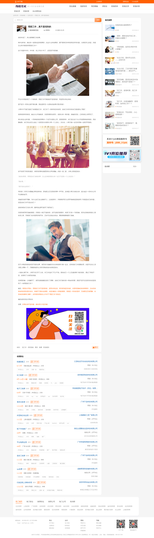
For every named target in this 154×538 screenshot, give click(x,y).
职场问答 (136, 6)
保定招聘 (80, 510)
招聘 (117, 63)
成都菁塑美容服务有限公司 (87, 469)
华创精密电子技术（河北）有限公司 (85, 388)
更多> (135, 166)
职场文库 (125, 6)
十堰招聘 (72, 510)
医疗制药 (119, 74)
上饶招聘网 (126, 510)
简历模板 (94, 6)
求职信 (104, 6)
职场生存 (119, 117)
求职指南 (31, 347)
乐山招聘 (118, 510)
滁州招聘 (18, 510)
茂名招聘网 (101, 506)
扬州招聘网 (111, 506)
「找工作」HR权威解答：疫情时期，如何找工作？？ (126, 102)
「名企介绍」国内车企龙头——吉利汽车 (125, 59)
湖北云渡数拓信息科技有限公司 (86, 428)
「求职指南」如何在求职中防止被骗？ (126, 48)
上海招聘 (26, 506)
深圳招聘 (42, 506)
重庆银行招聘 (108, 510)
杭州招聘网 (128, 506)
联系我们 (67, 525)
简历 (117, 41)
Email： (19, 523)
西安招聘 (58, 506)
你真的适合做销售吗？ (123, 25)
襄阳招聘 (47, 510)
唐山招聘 (99, 510)
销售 (117, 30)
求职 (117, 52)
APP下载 (20, 1)
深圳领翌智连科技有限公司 (87, 375)
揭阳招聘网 (84, 506)
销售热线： (18, 520)
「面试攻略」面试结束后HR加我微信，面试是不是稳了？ (126, 81)
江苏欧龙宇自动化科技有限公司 (86, 361)
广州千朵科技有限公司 (89, 402)
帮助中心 (83, 523)
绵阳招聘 (64, 510)
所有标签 (23, 15)
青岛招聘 (120, 506)
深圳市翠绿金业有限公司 (88, 482)
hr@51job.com (25, 523)
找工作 (24, 347)
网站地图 (98, 523)
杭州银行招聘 (37, 510)
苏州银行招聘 (89, 510)
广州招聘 (34, 506)
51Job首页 (135, 1)
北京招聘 (18, 506)
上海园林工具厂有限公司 (88, 415)
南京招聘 (66, 506)
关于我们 (51, 523)
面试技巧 (119, 85)
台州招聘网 (27, 510)
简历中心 (98, 528)
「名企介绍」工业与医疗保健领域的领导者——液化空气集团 (126, 70)
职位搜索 (72, 6)
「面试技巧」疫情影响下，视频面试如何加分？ (126, 124)
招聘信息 (126, 1)
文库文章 (15, 15)
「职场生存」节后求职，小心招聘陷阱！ (126, 113)
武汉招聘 (50, 506)
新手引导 (83, 528)
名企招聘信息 (37, 11)
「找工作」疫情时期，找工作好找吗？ (126, 92)
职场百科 (114, 6)
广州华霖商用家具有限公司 (87, 442)
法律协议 (51, 525)
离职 (36, 347)
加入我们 (67, 523)
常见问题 (83, 525)
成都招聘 (93, 506)
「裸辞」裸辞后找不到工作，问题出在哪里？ (126, 37)
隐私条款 (51, 528)
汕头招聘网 (75, 506)
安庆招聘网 (55, 510)
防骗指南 (83, 530)
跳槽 (40, 347)
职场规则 (46, 347)
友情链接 (67, 528)
